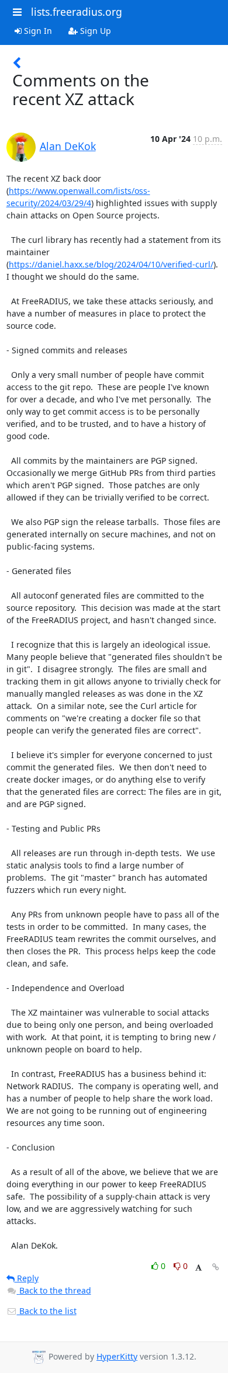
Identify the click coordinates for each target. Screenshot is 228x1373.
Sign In (37, 30)
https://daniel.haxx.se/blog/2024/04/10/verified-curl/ (111, 264)
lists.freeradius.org (76, 12)
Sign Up (94, 30)
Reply (27, 1278)
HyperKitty (116, 1356)
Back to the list (47, 1310)
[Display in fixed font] (198, 1267)
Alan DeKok (68, 146)
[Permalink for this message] (215, 1267)
